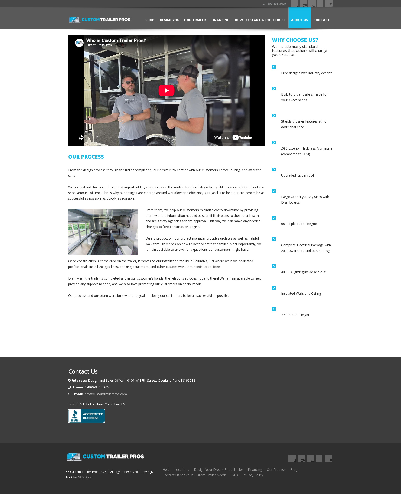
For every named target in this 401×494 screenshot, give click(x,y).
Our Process (276, 469)
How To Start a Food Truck (260, 20)
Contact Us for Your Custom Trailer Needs (194, 475)
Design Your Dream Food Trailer (218, 469)
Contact (322, 20)
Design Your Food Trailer (183, 20)
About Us (299, 20)
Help (166, 469)
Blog (293, 469)
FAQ (234, 475)
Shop (150, 20)
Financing (220, 20)
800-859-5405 (276, 3)
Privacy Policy (253, 475)
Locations (181, 469)
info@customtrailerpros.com (105, 394)
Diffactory (85, 477)
